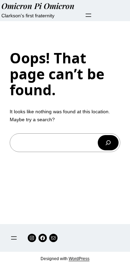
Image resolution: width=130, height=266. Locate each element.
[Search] (108, 142)
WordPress (79, 259)
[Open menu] (88, 15)
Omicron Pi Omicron (38, 5)
